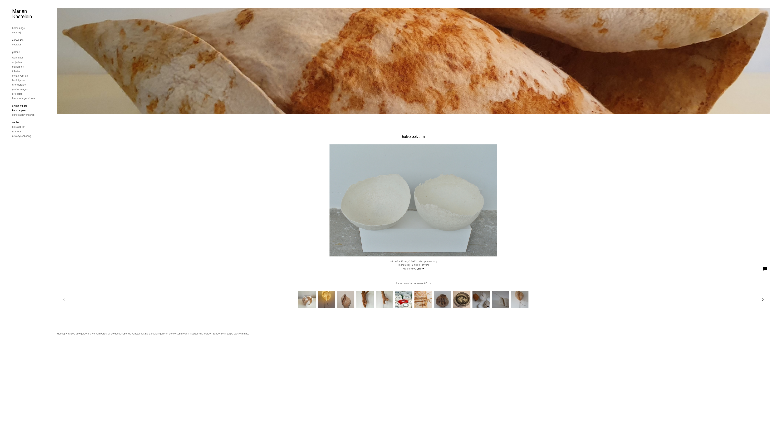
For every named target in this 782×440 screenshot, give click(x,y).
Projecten (17, 93)
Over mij (16, 32)
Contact (16, 122)
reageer (16, 131)
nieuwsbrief (18, 126)
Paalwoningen (20, 89)
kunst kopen (19, 110)
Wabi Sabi (17, 57)
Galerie (16, 52)
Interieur (16, 71)
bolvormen (18, 66)
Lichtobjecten (19, 80)
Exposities (17, 40)
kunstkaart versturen (23, 114)
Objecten (17, 62)
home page (18, 28)
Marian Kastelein (22, 13)
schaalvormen (20, 75)
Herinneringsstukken (23, 98)
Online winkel (19, 105)
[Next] (763, 299)
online (420, 268)
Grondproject (19, 84)
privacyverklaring (21, 136)
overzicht (17, 44)
